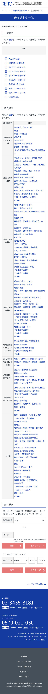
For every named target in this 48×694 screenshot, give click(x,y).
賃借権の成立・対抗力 (23, 205)
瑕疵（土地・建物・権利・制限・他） (29, 190)
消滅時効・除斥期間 (22, 477)
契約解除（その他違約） (24, 234)
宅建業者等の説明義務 (23, 351)
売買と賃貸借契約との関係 (25, 197)
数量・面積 (18, 187)
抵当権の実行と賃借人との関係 (26, 390)
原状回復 (17, 237)
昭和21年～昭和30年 (17, 67)
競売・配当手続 (20, 400)
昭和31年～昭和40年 (17, 71)
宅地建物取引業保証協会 (24, 347)
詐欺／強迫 (18, 140)
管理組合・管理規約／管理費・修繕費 (29, 362)
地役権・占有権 (20, 373)
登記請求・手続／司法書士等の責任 (28, 428)
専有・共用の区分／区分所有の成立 (28, 358)
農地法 (17, 424)
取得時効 (17, 473)
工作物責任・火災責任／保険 (26, 486)
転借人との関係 (20, 257)
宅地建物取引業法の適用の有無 (26, 341)
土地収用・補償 (20, 421)
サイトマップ (24, 676)
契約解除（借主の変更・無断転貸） (28, 231)
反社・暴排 (18, 493)
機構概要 (24, 656)
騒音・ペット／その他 (23, 383)
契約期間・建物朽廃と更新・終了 (27, 297)
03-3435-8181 (18, 602)
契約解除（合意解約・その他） (26, 313)
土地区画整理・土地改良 (24, 418)
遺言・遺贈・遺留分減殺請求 (26, 457)
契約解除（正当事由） (23, 300)
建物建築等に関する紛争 (24, 376)
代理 (16, 130)
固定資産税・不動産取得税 (25, 447)
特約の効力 (18, 294)
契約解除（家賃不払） (23, 227)
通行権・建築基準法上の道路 (26, 370)
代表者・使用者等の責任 (24, 454)
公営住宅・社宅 (20, 250)
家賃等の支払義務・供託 (24, 266)
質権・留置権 (19, 407)
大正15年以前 (14, 58)
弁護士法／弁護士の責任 (24, 450)
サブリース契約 (20, 244)
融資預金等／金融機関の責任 (26, 437)
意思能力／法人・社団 (23, 127)
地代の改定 (18, 287)
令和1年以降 (14, 97)
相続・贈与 (18, 460)
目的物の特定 (19, 184)
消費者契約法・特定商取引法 (26, 480)
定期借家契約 (19, 240)
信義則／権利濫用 (21, 147)
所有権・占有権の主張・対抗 (26, 194)
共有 (16, 463)
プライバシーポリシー (24, 661)
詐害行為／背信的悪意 (23, 143)
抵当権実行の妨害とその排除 (26, 394)
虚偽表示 (17, 137)
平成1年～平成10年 (16, 84)
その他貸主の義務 (21, 270)
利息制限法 (18, 483)
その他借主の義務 (21, 273)
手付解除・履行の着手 (23, 161)
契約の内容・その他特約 (24, 177)
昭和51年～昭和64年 (17, 80)
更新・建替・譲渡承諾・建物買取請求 (29, 291)
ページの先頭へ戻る (35, 584)
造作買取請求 (19, 263)
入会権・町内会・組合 (23, 467)
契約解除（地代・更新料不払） (26, 304)
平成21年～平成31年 (17, 92)
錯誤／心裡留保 (20, 134)
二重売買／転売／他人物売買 (26, 181)
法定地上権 (18, 397)
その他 (17, 200)
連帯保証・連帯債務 (22, 470)
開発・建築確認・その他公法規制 (27, 415)
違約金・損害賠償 (21, 174)
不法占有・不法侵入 (22, 489)
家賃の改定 (18, 218)
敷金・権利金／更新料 (23, 284)
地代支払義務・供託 (22, 326)
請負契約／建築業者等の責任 (26, 434)
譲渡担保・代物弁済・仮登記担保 (27, 404)
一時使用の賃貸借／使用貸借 (26, 247)
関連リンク (24, 671)
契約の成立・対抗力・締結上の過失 (28, 158)
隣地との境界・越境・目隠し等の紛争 (29, 379)
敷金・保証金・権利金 (23, 208)
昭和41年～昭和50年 (17, 75)
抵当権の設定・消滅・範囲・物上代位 (29, 387)
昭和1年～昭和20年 (16, 63)
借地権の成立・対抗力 (23, 281)
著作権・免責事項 (24, 666)
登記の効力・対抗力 (22, 431)
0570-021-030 (18, 621)
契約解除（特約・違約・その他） (27, 171)
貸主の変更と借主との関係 (25, 253)
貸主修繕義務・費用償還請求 (26, 260)
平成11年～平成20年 (17, 88)
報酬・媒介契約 (20, 344)
